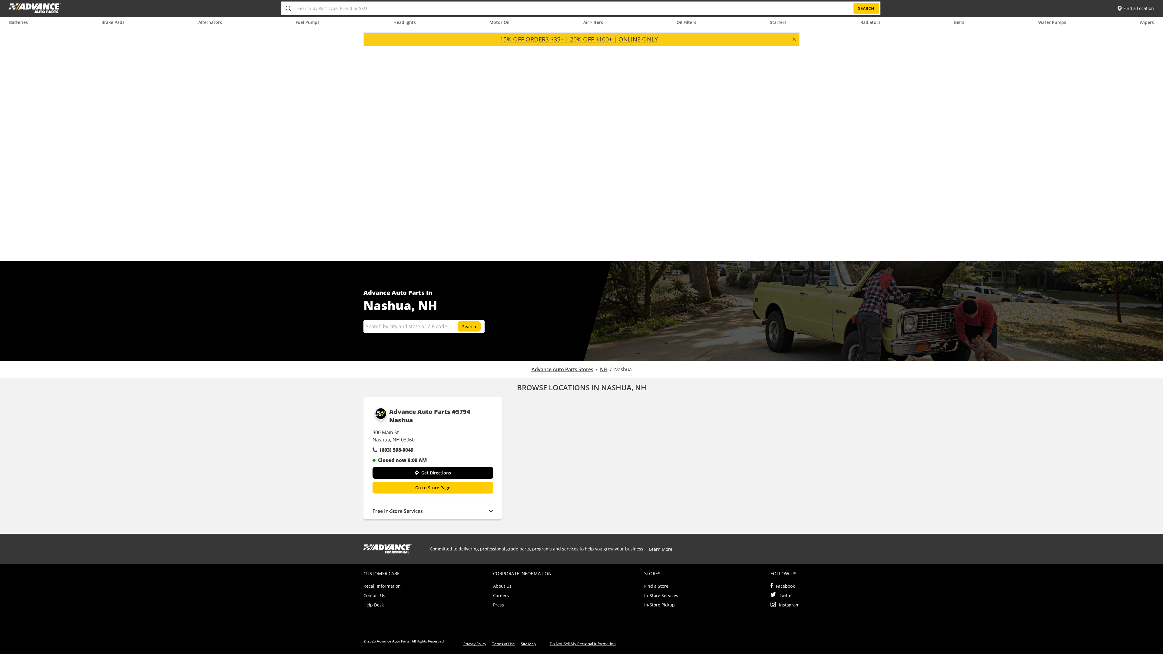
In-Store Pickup (659, 605)
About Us (502, 586)
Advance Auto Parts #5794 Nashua (429, 416)
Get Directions (436, 473)
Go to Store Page (432, 487)
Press (498, 605)
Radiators (870, 22)
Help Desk (373, 605)
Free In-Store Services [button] (398, 511)
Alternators (210, 22)
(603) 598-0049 (396, 450)
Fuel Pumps (308, 22)
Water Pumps (1052, 22)
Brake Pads (112, 22)
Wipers (1147, 22)
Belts (959, 22)
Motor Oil (499, 22)
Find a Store (656, 586)
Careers (501, 595)
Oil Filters (686, 22)
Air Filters (593, 22)
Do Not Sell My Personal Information (583, 643)
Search (866, 8)
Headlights (404, 22)
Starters (778, 22)
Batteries (18, 22)
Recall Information (382, 586)
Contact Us (374, 595)
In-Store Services (661, 595)
